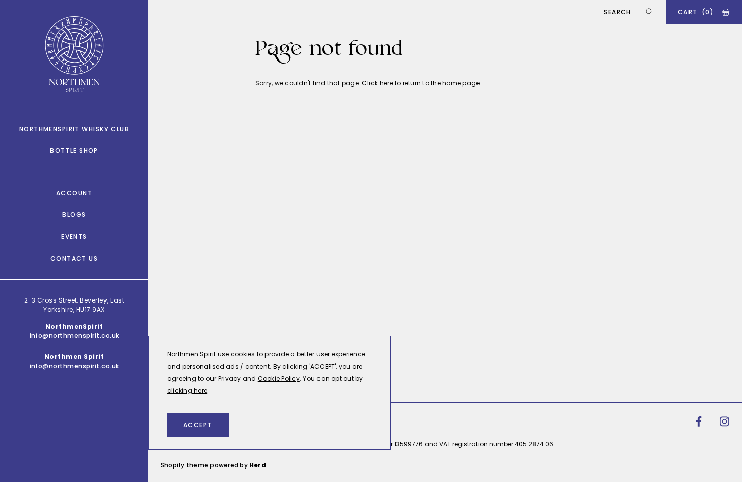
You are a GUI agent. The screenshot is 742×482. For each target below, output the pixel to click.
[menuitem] (699, 421)
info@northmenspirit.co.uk (74, 335)
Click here (377, 83)
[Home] (74, 54)
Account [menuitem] (74, 193)
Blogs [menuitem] (74, 214)
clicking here (187, 390)
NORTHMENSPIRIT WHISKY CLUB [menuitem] (74, 129)
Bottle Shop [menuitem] (74, 150)
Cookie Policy (279, 378)
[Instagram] (725, 421)
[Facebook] (699, 421)
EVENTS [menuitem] (74, 236)
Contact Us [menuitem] (74, 258)
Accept (198, 424)
